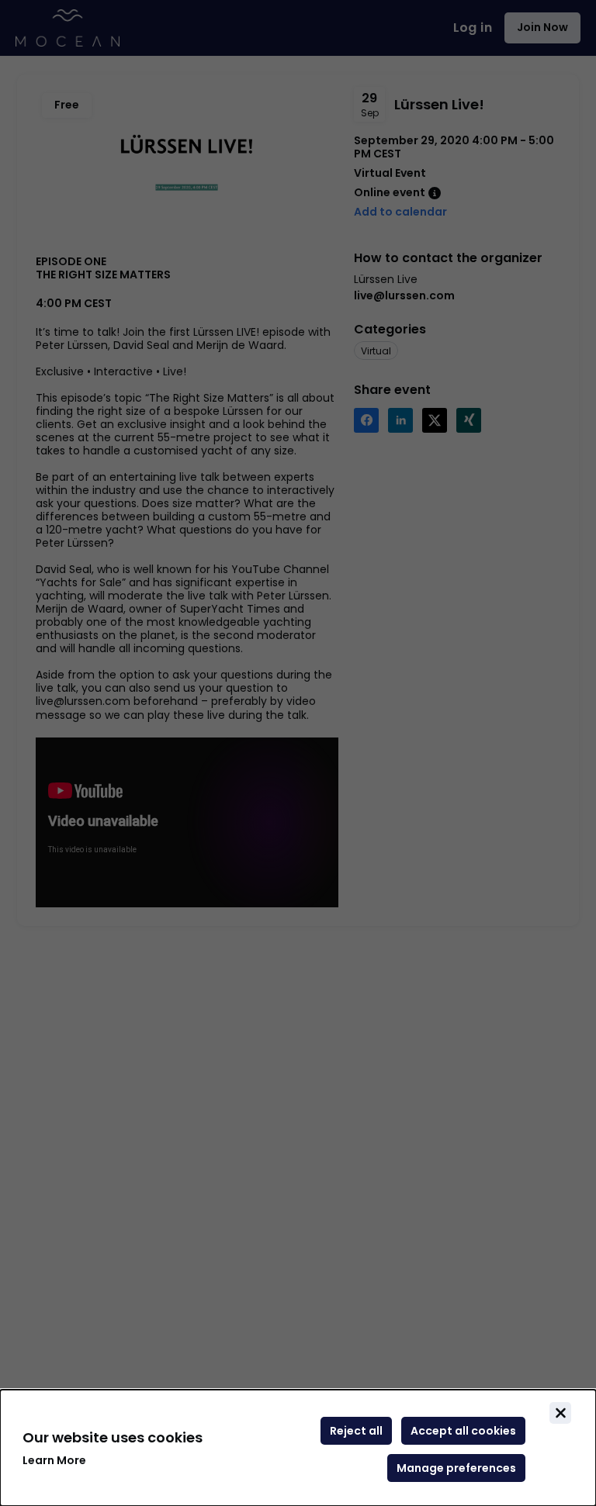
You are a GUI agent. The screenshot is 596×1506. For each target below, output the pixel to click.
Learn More (54, 1460)
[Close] (560, 1413)
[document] (298, 1448)
